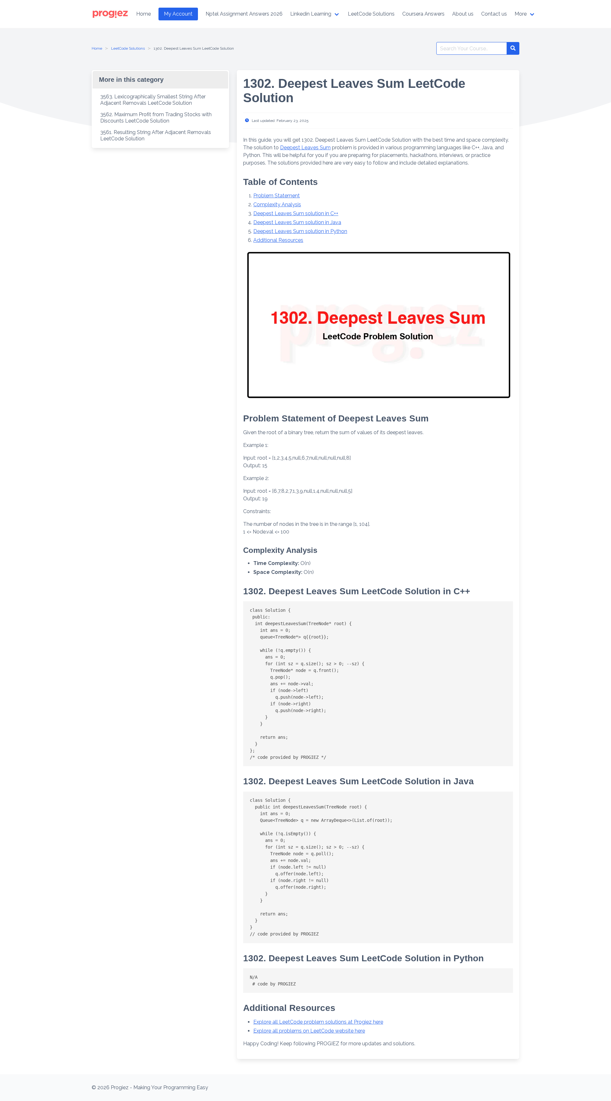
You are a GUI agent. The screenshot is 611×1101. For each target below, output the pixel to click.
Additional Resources (278, 240)
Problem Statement (276, 196)
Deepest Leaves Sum (305, 148)
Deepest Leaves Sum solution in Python (300, 231)
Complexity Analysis (277, 204)
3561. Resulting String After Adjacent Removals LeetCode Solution (155, 135)
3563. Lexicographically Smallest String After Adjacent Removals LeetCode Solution (153, 100)
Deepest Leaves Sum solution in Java (297, 222)
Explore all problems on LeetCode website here (309, 1031)
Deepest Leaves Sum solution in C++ (295, 213)
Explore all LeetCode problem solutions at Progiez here (318, 1022)
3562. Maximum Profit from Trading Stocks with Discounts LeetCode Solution (156, 117)
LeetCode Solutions (128, 48)
